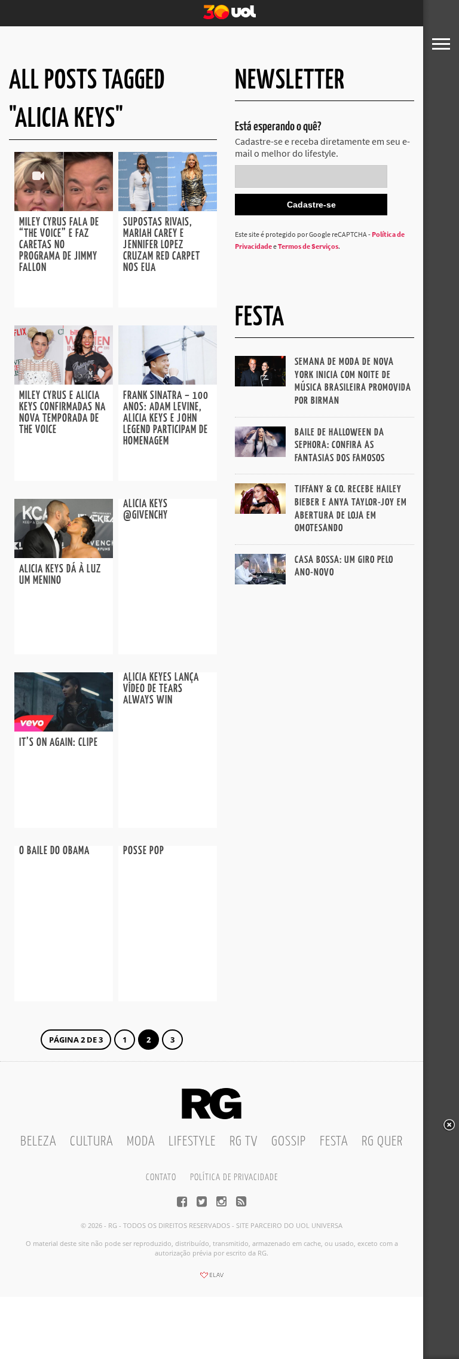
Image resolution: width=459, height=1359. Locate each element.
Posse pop (143, 851)
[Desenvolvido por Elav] (212, 1278)
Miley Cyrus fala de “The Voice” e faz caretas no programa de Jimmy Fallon (59, 245)
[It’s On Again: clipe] (63, 728)
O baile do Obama (54, 851)
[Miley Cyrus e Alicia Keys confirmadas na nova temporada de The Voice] (63, 381)
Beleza (38, 1141)
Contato (161, 1177)
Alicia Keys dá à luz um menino (60, 575)
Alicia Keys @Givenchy (145, 510)
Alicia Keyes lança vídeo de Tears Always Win (161, 689)
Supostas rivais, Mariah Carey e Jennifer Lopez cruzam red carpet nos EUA (161, 245)
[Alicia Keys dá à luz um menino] (63, 554)
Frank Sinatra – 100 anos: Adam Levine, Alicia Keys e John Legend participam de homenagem (166, 419)
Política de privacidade (234, 1177)
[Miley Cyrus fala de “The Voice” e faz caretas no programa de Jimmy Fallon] (63, 208)
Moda (141, 1141)
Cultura (91, 1141)
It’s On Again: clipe (58, 743)
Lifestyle (192, 1141)
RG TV (244, 1141)
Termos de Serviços (308, 246)
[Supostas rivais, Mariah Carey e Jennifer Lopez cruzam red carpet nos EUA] (167, 208)
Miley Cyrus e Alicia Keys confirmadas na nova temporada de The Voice (62, 413)
